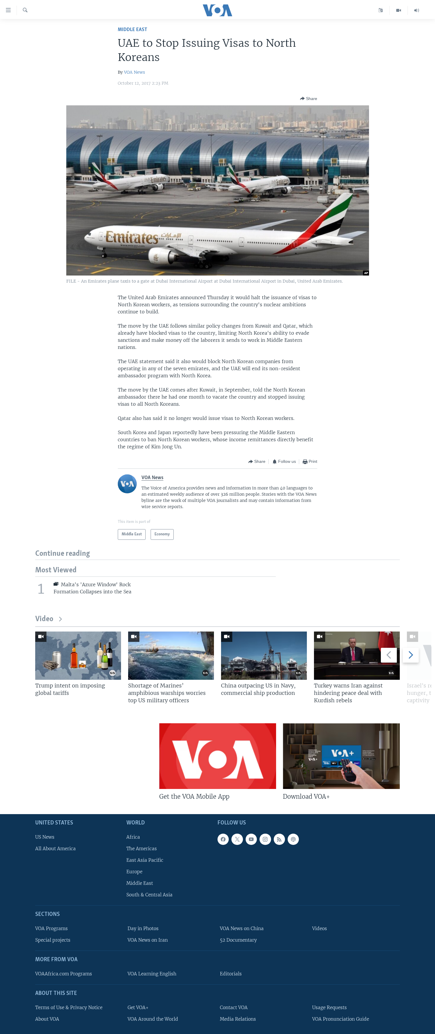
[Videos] (399, 10)
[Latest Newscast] (417, 10)
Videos (319, 928)
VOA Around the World (153, 1019)
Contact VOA (234, 1007)
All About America (55, 848)
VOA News (134, 72)
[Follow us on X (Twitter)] (237, 839)
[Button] (308, 98)
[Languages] (381, 10)
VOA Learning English (152, 973)
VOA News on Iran (148, 940)
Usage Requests (329, 1007)
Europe (134, 871)
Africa (133, 837)
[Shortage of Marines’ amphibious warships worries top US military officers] (171, 656)
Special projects (52, 940)
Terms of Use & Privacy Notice (68, 1007)
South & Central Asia (149, 895)
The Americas (141, 848)
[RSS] (279, 839)
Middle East (132, 29)
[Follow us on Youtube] (251, 839)
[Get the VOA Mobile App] (217, 756)
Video (44, 619)
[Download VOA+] (341, 756)
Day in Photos (143, 928)
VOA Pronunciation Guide (340, 1019)
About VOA (47, 1019)
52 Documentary (238, 940)
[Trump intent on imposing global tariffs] (78, 656)
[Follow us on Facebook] (223, 839)
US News (44, 837)
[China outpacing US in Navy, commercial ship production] (264, 656)
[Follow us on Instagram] (265, 839)
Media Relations (238, 1019)
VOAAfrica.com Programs (63, 973)
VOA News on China (242, 928)
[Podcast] (293, 839)
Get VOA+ (138, 1007)
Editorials (231, 973)
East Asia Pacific (144, 860)
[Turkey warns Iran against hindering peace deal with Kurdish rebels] (357, 656)
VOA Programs (51, 928)
